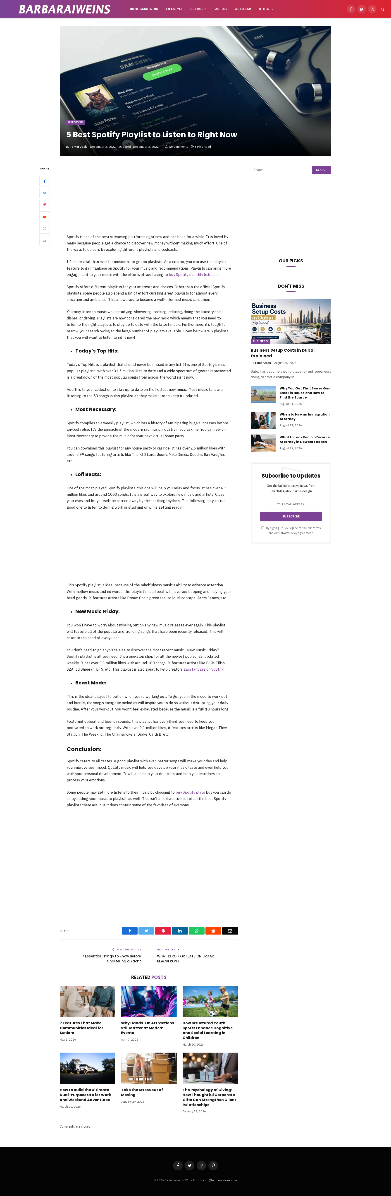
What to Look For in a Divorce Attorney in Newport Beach (305, 439)
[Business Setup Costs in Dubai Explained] (291, 321)
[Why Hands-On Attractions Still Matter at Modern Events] (148, 1001)
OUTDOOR (198, 9)
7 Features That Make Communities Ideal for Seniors (81, 1028)
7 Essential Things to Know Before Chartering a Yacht (111, 959)
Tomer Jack (78, 147)
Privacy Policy (288, 533)
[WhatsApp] (44, 228)
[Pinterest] (44, 205)
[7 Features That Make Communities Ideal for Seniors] (87, 1001)
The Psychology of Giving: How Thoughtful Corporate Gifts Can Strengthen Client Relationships (209, 1097)
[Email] (44, 240)
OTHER (264, 9)
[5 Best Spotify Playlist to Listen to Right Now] (195, 91)
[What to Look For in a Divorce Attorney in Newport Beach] (263, 443)
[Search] (382, 9)
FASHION (221, 9)
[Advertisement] (149, 199)
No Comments (178, 147)
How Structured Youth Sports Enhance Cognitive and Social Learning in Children (208, 1030)
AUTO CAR (243, 9)
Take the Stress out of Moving (142, 1092)
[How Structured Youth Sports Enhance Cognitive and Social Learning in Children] (210, 1001)
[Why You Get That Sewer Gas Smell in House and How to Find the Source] (263, 394)
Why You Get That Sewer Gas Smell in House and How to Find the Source (305, 393)
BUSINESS (260, 341)
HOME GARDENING (144, 9)
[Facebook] (44, 181)
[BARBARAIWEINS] (65, 9)
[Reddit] (44, 217)
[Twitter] (44, 193)
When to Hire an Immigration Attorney (305, 416)
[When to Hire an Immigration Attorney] (263, 420)
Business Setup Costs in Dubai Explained (283, 353)
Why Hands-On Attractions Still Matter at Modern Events (147, 1028)
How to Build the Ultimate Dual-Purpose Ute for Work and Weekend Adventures (85, 1094)
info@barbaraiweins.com (220, 1180)
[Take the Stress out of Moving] (148, 1068)
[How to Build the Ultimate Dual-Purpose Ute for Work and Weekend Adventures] (87, 1068)
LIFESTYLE (174, 9)
